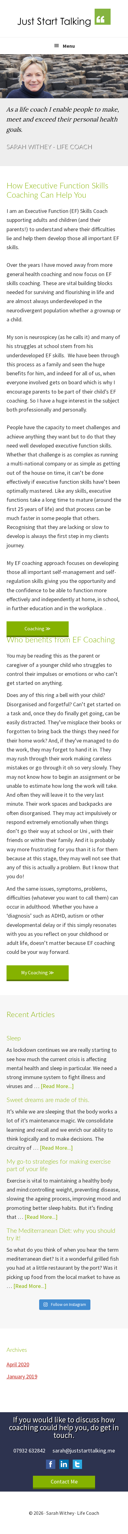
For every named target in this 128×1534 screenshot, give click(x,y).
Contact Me (64, 1481)
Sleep (14, 1038)
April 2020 (18, 1364)
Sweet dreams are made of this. (48, 1100)
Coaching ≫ (38, 628)
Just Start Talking (64, 18)
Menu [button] (69, 46)
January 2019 (22, 1376)
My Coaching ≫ (37, 972)
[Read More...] (57, 1086)
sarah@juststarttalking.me (84, 1450)
